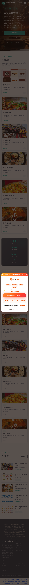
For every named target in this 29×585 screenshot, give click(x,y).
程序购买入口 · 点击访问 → (14, 295)
